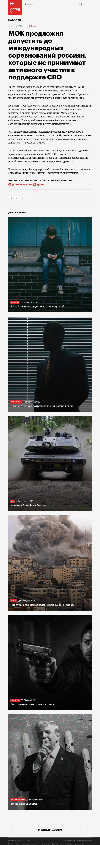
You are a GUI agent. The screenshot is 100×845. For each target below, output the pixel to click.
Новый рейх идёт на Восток (28, 505)
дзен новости (22, 184)
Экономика (16, 402)
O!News (32, 26)
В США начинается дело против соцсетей (37, 306)
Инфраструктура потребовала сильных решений (41, 406)
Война (14, 600)
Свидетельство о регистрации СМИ (78, 841)
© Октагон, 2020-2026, (19, 841)
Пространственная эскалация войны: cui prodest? (42, 605)
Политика (15, 700)
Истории (15, 302)
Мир (12, 501)
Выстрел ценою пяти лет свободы (32, 704)
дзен (40, 184)
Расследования (18, 799)
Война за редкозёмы (23, 804)
